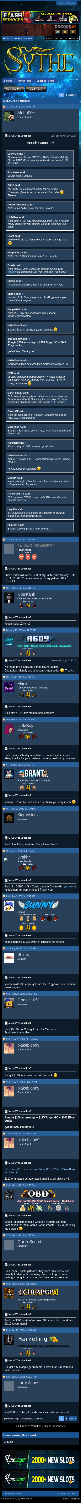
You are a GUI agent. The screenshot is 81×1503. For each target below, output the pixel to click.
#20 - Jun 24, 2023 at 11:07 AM (21, 1376)
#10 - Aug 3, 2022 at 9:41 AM (20, 896)
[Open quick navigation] (76, 80)
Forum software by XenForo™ (16, 1498)
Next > (72, 95)
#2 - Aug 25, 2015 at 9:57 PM (20, 539)
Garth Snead (29, 1241)
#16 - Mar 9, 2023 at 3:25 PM (20, 1185)
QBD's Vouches (53, 1426)
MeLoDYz (26, 112)
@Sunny (12, 272)
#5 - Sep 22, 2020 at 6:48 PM (20, 677)
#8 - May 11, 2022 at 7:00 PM (21, 808)
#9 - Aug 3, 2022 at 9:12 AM (20, 851)
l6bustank (26, 594)
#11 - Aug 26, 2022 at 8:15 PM (21, 948)
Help (74, 1493)
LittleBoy (25, 725)
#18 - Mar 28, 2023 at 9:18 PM (21, 1284)
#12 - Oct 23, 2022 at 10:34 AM (21, 994)
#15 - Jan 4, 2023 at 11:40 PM (21, 1133)
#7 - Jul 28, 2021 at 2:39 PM (20, 765)
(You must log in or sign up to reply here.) (24, 1418)
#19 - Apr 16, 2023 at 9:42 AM (21, 1330)
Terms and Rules (71, 1498)
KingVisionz (28, 814)
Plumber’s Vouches (30, 1426)
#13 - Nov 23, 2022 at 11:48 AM (22, 1039)
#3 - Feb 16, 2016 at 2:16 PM (20, 588)
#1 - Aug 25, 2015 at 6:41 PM (20, 106)
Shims (23, 954)
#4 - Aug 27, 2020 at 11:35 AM (21, 630)
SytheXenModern (13, 1493)
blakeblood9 (28, 1045)
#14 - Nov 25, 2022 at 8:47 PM (21, 1082)
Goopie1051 (28, 1000)
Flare (22, 683)
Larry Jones (28, 1382)
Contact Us (64, 1493)
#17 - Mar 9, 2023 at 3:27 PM (20, 1235)
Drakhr (23, 857)
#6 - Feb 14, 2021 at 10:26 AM (21, 719)
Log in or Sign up (66, 3)
